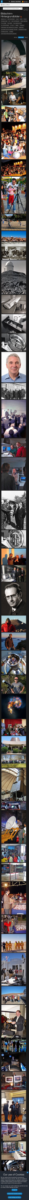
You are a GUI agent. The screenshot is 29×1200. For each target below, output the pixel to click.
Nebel (17, 25)
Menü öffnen (6, 5)
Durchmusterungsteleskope (8, 33)
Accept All (14, 1189)
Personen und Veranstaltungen (9, 27)
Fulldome (3, 23)
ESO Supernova (15, 21)
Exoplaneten (24, 21)
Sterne (11, 31)
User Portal (18, 1)
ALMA (17, 19)
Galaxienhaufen (17, 23)
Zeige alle (3, 19)
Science (13, 1)
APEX (21, 19)
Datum (26, 37)
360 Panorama (11, 19)
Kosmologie (4, 21)
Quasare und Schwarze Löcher (9, 29)
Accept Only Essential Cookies (14, 1193)
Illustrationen (5, 25)
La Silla (12, 25)
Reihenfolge (20, 37)
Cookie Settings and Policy (14, 1197)
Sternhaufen (4, 31)
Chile (25, 19)
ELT (9, 21)
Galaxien (10, 23)
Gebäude (21, 27)
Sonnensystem (22, 29)
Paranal (22, 25)
